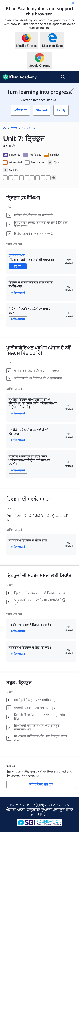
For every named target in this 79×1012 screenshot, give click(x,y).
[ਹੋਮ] (4, 128)
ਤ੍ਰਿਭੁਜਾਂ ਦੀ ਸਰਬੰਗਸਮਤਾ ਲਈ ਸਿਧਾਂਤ (38, 575)
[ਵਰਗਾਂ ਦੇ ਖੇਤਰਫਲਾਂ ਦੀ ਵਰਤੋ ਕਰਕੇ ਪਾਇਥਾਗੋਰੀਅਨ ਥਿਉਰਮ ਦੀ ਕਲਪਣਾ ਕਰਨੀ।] (32, 177)
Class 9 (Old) (29, 128)
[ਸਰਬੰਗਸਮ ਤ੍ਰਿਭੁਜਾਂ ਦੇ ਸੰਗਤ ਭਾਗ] (37, 177)
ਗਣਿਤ (14, 128)
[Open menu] (73, 77)
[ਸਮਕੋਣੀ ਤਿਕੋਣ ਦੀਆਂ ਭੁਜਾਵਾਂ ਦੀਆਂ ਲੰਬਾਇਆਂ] (27, 177)
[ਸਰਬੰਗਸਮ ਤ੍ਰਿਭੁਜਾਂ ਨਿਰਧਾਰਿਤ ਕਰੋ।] (43, 177)
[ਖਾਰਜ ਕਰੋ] (73, 3)
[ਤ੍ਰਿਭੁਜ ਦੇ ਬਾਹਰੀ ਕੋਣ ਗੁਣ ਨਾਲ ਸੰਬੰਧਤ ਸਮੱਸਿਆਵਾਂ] (10, 177)
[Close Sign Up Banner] (72, 90)
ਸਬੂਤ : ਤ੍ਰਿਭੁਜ (19, 682)
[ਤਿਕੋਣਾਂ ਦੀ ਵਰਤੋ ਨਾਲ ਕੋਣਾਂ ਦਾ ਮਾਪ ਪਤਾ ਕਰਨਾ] (16, 177)
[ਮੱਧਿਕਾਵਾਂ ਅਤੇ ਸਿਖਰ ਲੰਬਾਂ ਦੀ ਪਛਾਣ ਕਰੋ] (5, 177)
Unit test (10, 766)
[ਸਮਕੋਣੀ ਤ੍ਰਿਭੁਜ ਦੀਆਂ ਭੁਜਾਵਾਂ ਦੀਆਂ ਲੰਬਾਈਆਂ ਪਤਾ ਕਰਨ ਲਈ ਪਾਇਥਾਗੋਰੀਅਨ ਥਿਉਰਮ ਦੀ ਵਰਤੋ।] (21, 177)
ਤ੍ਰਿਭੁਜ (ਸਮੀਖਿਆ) (23, 198)
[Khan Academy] (18, 77)
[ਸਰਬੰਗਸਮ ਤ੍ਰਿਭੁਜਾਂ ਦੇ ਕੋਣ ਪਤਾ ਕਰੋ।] (48, 177)
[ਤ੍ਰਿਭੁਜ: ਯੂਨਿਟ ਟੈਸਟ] (53, 177)
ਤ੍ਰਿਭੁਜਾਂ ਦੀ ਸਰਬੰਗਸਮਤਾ (28, 499)
